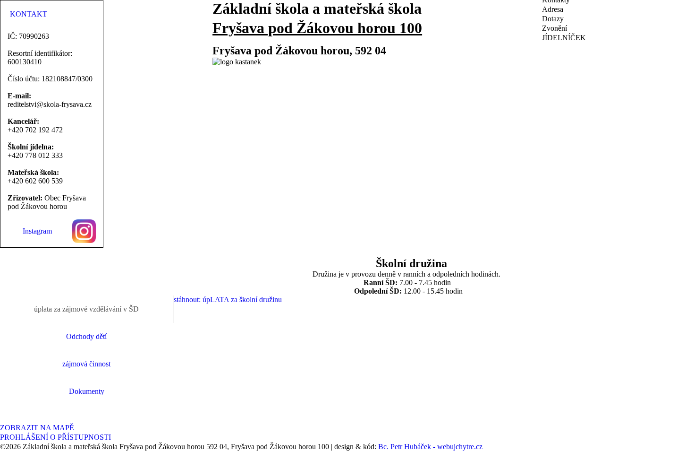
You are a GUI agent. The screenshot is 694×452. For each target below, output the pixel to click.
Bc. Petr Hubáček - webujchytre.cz (430, 447)
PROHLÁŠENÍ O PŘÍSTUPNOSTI (55, 437)
